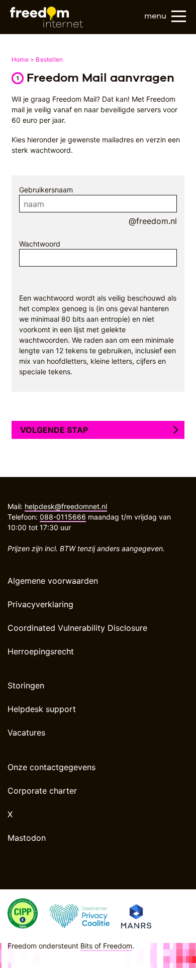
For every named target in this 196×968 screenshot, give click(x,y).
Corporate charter (42, 791)
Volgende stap (54, 430)
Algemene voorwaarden (53, 581)
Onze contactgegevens (51, 767)
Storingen (26, 685)
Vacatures (26, 733)
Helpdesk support (42, 709)
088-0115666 (63, 517)
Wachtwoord (39, 243)
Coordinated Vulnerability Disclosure (77, 628)
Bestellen (49, 59)
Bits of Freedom (106, 945)
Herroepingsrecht (41, 651)
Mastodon (27, 838)
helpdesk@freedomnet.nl (66, 506)
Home (20, 59)
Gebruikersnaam (46, 189)
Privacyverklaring (40, 604)
